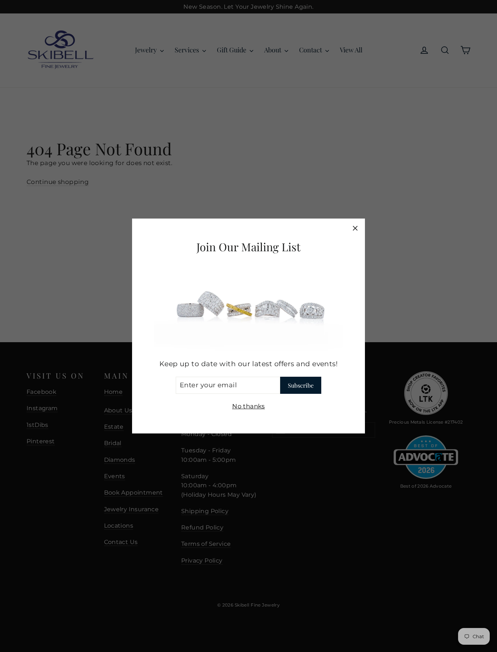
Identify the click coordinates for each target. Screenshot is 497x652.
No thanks (248, 406)
